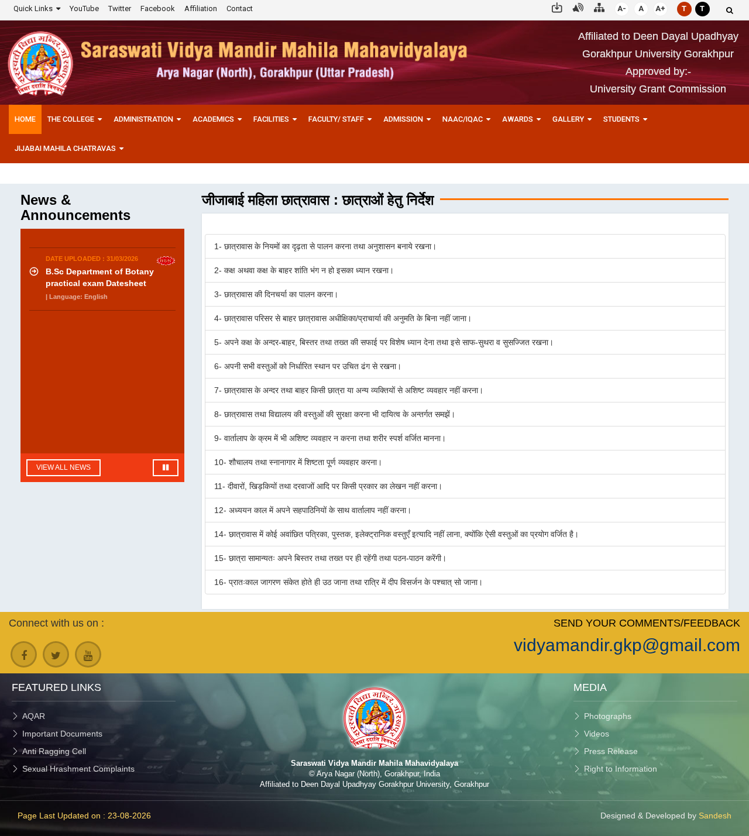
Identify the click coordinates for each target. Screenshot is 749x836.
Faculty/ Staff (336, 119)
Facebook (157, 8)
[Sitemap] (599, 6)
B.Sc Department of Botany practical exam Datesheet (100, 271)
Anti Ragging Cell (54, 751)
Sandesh (715, 815)
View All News (63, 467)
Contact (239, 8)
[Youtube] (88, 654)
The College (70, 119)
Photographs (607, 716)
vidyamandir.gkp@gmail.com (627, 645)
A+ (660, 8)
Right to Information (620, 768)
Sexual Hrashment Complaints (78, 768)
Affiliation (200, 8)
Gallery (568, 119)
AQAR (33, 716)
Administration (143, 119)
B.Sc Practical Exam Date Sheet (108, 328)
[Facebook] (24, 654)
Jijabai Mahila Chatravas (65, 148)
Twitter (119, 8)
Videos (596, 733)
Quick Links (33, 8)
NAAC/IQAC (462, 119)
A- (621, 8)
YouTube (84, 8)
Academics (213, 119)
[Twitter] (56, 654)
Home (25, 119)
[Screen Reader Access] (578, 6)
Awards (517, 119)
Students (621, 119)
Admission (403, 119)
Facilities (271, 119)
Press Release (611, 751)
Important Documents (62, 733)
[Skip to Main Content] (557, 6)
